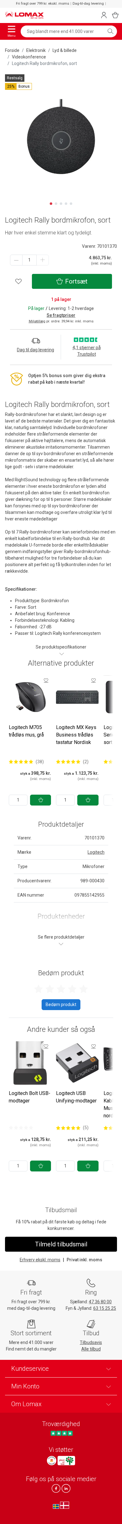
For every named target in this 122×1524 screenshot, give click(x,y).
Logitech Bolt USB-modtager (29, 1097)
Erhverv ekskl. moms (40, 1259)
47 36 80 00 (100, 1301)
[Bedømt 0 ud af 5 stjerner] (21, 1127)
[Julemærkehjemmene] (51, 1460)
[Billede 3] (61, 203)
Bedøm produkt (61, 1004)
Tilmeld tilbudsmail (61, 1244)
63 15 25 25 (104, 1308)
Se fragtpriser (61, 315)
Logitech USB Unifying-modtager (76, 1097)
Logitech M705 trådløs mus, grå (26, 731)
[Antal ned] (16, 260)
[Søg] (110, 31)
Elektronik (36, 50)
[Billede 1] (51, 203)
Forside (12, 50)
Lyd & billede (65, 50)
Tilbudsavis (91, 1342)
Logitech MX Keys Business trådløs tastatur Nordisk (76, 734)
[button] (18, 86)
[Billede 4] (66, 203)
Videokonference (29, 56)
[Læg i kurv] (40, 800)
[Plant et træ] (66, 1460)
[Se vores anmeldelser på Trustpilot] (61, 1433)
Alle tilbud (91, 1348)
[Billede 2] (56, 203)
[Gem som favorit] (46, 680)
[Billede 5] (71, 203)
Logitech (96, 852)
